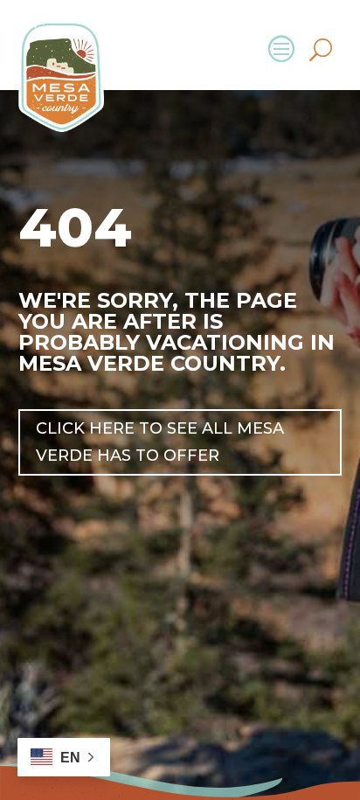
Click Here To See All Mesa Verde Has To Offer (160, 442)
